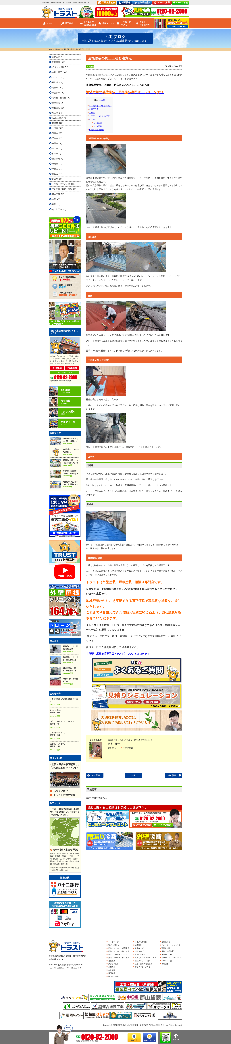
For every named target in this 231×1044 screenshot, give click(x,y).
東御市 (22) (57, 164)
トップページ (113, 942)
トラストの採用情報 (64, 795)
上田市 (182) (57, 128)
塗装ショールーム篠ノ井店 (118, 951)
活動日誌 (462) (58, 62)
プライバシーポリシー (143, 967)
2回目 (98, 126)
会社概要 (111, 961)
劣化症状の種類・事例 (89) (64, 189)
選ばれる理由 (113, 945)
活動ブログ (139, 951)
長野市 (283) (57, 123)
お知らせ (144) (58, 57)
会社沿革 (111, 970)
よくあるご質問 (141, 942)
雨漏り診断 (165, 948)
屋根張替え (165, 942)
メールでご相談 (143, 825)
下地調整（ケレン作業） (100, 106)
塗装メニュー (108, 23)
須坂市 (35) (57, 133)
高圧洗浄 (93, 109)
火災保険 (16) (58, 92)
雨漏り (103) (57, 87)
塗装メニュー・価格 (143, 961)
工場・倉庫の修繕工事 (143, 964)
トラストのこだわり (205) (63, 184)
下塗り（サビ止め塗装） (100, 116)
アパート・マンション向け (171, 945)
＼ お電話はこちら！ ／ (151, 815)
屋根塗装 (90, 67)
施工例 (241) (57, 113)
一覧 (134, 775)
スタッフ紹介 (60, 790)
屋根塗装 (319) (58, 108)
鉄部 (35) (56, 204)
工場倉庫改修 (108, 2)
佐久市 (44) (57, 174)
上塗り (93, 119)
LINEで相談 (182, 2)
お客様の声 (139, 948)
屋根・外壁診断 (167, 951)
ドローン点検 (166, 955)
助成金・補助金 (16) (61, 98)
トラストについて (126, 23)
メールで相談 (163, 2)
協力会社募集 (113, 976)
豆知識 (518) (57, 82)
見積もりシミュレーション (145, 958)
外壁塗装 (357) (58, 103)
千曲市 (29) (57, 138)
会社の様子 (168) (59, 72)
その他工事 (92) (59, 209)
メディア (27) (58, 77)
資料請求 (164, 964)
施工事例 (69, 23)
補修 (92, 112)
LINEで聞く (165, 1042)
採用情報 (126, 2)
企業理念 (111, 967)
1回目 (98, 123)
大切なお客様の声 (145, 23)
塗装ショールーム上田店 (117, 955)
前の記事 (172, 775)
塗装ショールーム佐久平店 (118, 958)
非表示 (102, 100)
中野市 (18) (57, 143)
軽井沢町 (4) (57, 158)
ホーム (50, 23)
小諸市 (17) (57, 169)
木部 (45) (56, 199)
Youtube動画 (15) (59, 118)
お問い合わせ (140, 955)
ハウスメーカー (167, 961)
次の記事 (96, 775)
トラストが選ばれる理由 (90, 23)
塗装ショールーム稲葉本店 (118, 948)
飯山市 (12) (57, 148)
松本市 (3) (56, 153)
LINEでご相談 (164, 825)
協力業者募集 (144, 2)
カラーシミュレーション (171, 958)
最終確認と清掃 (96, 130)
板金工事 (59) (58, 194)
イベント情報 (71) (60, 67)
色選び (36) (57, 179)
